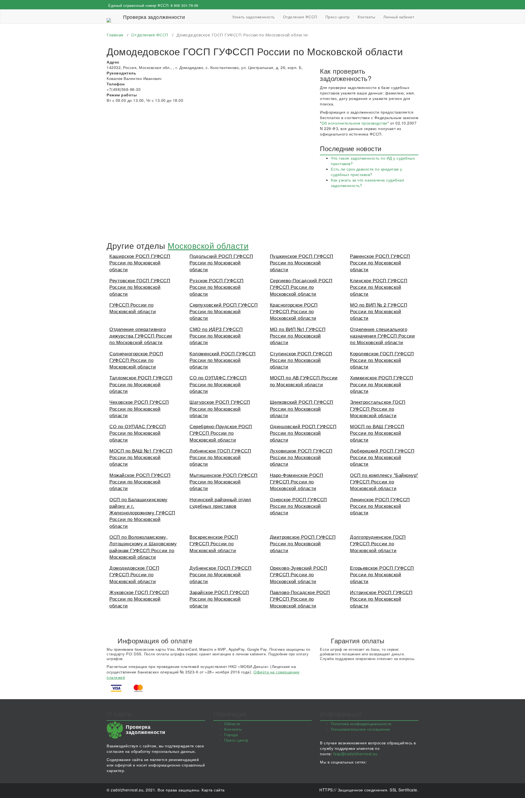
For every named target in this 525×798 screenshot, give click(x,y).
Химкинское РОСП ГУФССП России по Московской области (381, 384)
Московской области (208, 245)
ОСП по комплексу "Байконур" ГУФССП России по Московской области (384, 481)
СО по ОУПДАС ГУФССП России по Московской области (137, 433)
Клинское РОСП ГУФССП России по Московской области (378, 287)
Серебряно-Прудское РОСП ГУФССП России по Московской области (220, 433)
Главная (115, 35)
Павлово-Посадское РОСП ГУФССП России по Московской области (300, 599)
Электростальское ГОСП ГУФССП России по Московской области (378, 408)
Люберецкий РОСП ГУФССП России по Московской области (382, 457)
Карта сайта (213, 790)
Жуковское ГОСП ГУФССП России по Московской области (139, 599)
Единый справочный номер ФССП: (153, 5)
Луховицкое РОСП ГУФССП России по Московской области (301, 457)
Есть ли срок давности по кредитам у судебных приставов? (366, 171)
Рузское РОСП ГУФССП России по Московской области (216, 287)
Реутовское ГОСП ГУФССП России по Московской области (139, 287)
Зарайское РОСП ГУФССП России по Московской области (219, 599)
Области (232, 723)
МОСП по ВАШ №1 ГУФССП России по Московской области (141, 457)
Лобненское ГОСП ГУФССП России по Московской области (220, 457)
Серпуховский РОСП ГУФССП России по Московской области (223, 311)
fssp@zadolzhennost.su (355, 753)
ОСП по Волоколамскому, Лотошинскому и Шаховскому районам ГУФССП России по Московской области (143, 546)
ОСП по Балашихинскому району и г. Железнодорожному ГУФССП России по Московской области (142, 512)
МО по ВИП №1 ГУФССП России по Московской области (298, 335)
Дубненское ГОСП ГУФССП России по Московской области (220, 574)
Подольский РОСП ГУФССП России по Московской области (221, 262)
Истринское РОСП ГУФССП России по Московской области (381, 599)
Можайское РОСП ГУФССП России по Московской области (140, 481)
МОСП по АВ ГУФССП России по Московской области (304, 380)
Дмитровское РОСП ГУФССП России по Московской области (303, 543)
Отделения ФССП (300, 16)
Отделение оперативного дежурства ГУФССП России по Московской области (140, 335)
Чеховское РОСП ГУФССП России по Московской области (139, 408)
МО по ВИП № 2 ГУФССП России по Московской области (378, 311)
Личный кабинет (398, 16)
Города (231, 734)
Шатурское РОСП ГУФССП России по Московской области (219, 408)
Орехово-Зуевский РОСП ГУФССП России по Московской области (298, 574)
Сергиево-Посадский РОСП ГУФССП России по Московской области (301, 287)
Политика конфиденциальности (361, 723)
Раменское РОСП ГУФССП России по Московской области (380, 262)
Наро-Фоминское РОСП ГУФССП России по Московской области (296, 481)
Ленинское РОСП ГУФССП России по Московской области (380, 506)
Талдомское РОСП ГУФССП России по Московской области (140, 384)
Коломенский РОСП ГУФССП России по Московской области (222, 360)
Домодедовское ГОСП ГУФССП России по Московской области (134, 574)
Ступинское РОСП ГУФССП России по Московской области (301, 360)
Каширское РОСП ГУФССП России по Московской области (139, 262)
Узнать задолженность (253, 16)
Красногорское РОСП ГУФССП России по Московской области (294, 311)
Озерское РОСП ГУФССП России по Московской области (298, 506)
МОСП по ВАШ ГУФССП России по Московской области (377, 433)
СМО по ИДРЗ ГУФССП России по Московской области (216, 335)
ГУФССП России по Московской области (132, 308)
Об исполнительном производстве (354, 123)
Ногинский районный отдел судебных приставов (220, 502)
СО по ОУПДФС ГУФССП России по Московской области (218, 384)
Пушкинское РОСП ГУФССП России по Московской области (301, 262)
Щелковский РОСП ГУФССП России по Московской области (301, 408)
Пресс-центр (337, 16)
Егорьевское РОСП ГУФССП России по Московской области (382, 574)
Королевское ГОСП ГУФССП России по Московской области (382, 360)
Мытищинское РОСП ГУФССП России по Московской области (223, 481)
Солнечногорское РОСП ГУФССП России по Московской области (136, 360)
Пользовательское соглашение (360, 729)
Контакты (366, 16)
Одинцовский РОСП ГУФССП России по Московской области (303, 433)
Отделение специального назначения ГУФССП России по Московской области (382, 335)
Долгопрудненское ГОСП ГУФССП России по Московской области (378, 543)
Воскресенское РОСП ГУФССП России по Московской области (213, 543)
